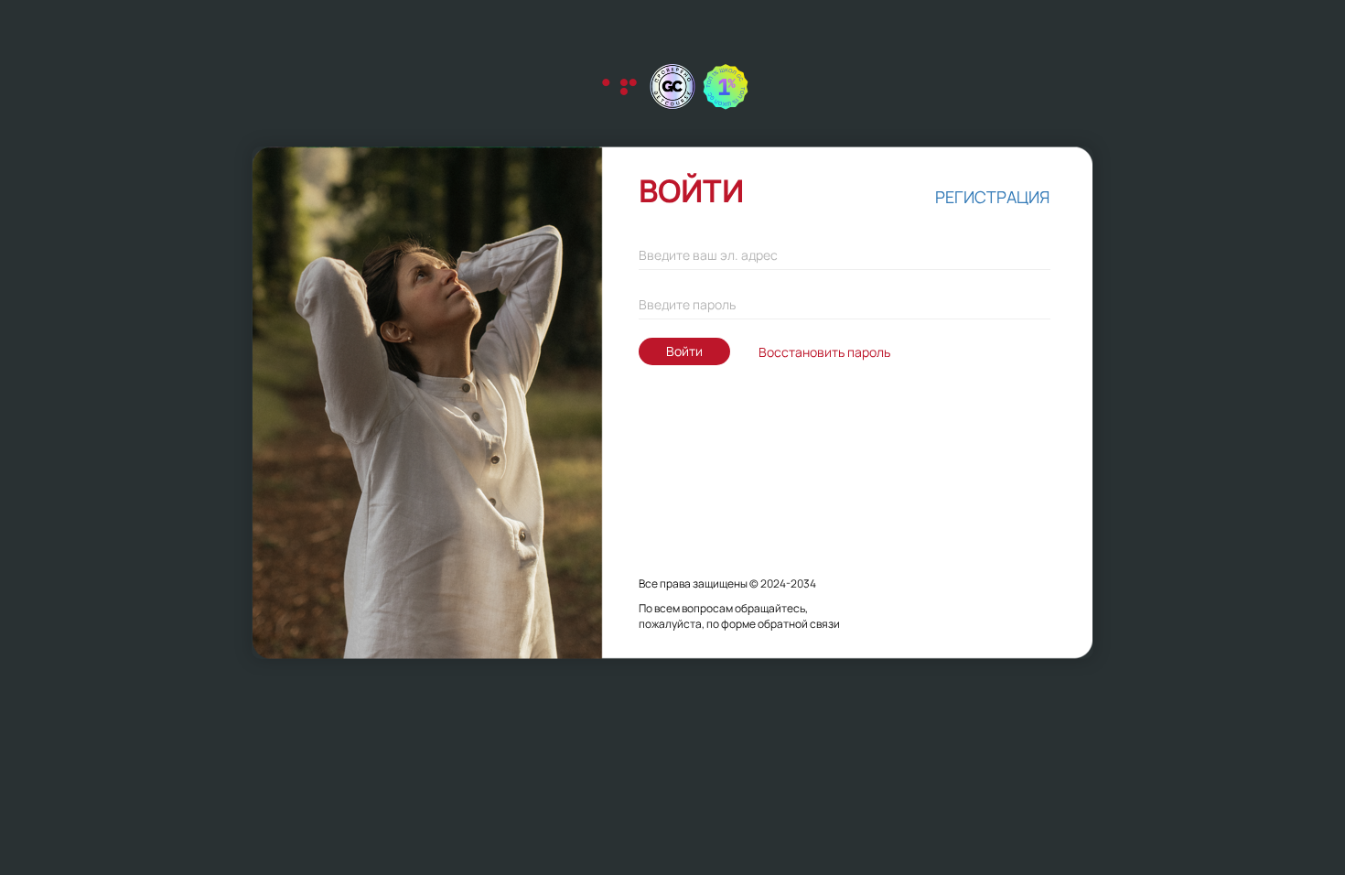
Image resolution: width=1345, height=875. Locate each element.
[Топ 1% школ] (725, 87)
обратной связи (799, 624)
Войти (684, 351)
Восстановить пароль (824, 352)
